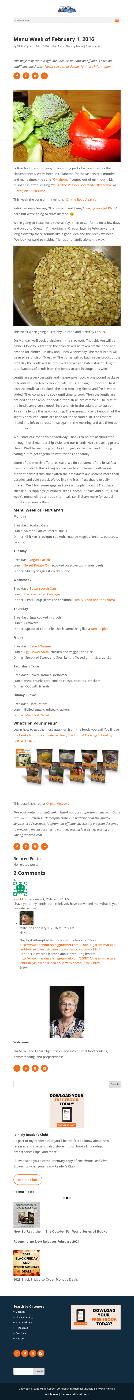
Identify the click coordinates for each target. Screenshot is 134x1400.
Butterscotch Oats (43, 588)
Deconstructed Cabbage (42, 594)
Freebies (21, 1336)
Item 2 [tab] (67, 1198)
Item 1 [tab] (64, 1198)
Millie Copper (25, 46)
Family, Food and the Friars (93, 600)
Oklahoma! (61, 179)
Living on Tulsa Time (30, 191)
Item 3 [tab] (70, 1198)
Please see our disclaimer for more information (77, 66)
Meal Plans (57, 46)
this (93, 657)
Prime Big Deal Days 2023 (33, 1244)
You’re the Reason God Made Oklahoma (81, 185)
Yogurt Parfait (39, 560)
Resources (22, 1331)
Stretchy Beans (74, 46)
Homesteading (24, 1320)
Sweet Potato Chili (37, 565)
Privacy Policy (104, 1391)
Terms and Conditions (75, 1397)
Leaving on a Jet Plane (100, 208)
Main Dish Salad (37, 715)
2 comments (93, 46)
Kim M (18, 899)
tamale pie (99, 629)
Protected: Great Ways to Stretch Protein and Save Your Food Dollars (62, 1205)
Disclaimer (51, 1397)
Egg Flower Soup (36, 652)
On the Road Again (80, 199)
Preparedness (24, 1325)
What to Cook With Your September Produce (48, 1282)
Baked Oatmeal (40, 646)
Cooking (20, 1314)
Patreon (20, 1341)
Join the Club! (28, 1180)
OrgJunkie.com (57, 803)
